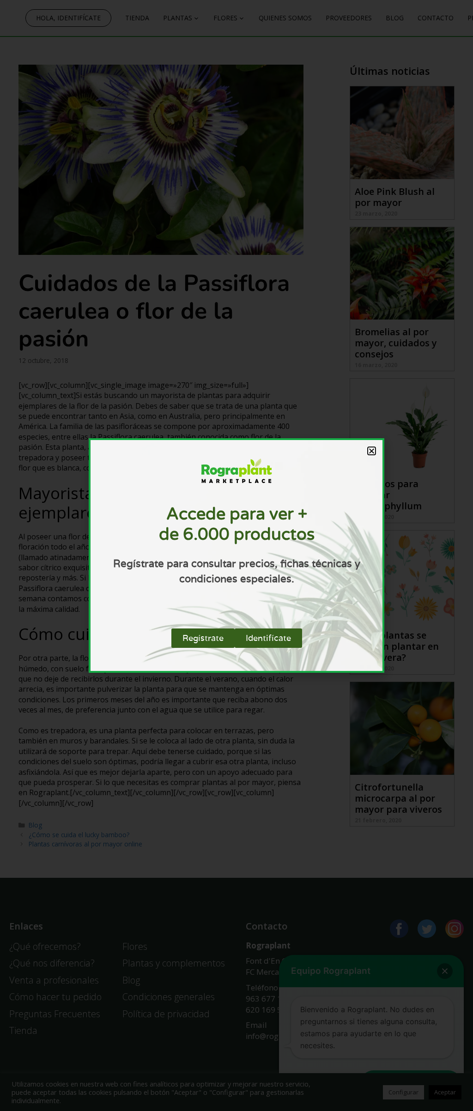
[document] (236, 555)
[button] (371, 450)
